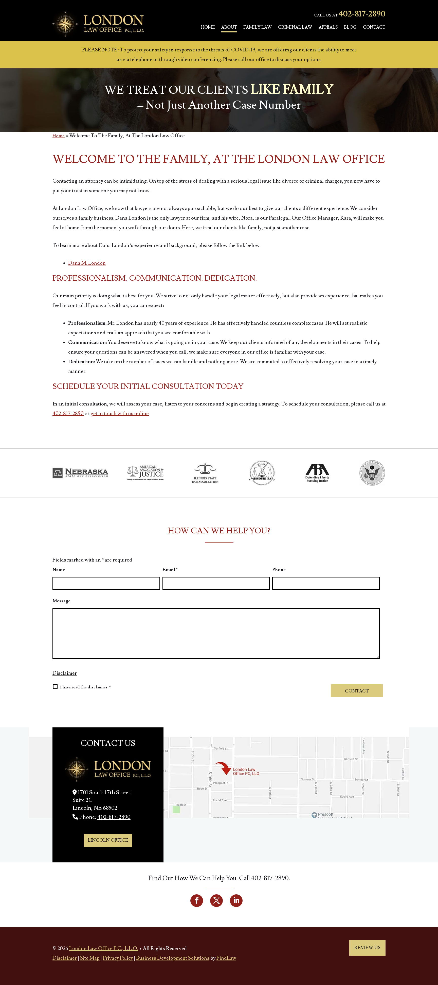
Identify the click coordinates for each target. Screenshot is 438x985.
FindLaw (226, 958)
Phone (279, 570)
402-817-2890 (362, 14)
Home (208, 27)
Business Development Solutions (172, 958)
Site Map (90, 958)
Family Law (257, 27)
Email (170, 570)
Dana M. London (87, 263)
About (229, 27)
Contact (374, 27)
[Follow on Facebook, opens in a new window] (196, 900)
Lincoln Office (108, 840)
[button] (433, 948)
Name (58, 570)
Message (61, 601)
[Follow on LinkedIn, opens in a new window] (236, 900)
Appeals (328, 27)
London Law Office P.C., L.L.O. (103, 948)
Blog (350, 27)
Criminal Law (295, 27)
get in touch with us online (119, 413)
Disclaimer (64, 673)
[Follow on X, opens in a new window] (216, 900)
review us (367, 948)
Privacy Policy (118, 958)
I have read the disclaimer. (85, 687)
